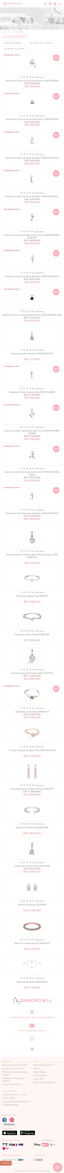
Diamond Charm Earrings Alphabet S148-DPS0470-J (32, 513)
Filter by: (40, 43)
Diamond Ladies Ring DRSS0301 (32, 711)
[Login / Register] (55, 3)
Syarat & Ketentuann (11, 1084)
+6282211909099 (10, 1105)
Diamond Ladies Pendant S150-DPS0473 (32, 353)
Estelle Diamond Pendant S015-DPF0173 (32, 673)
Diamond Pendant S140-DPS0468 (32, 866)
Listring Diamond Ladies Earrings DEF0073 (32, 789)
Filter (6, 1163)
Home (4, 32)
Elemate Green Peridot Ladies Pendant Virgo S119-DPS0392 (32, 556)
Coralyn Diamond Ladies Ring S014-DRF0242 (32, 750)
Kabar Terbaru (39, 1072)
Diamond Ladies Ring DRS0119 (32, 596)
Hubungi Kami (40, 1075)
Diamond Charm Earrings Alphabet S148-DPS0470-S (32, 158)
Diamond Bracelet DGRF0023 (32, 982)
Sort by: (13, 43)
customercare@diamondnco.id (32, 1030)
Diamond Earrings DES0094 (32, 904)
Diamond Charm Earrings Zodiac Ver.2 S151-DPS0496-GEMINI (32, 432)
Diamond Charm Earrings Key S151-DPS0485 (32, 392)
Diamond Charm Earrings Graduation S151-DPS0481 (32, 80)
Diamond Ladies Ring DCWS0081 (32, 634)
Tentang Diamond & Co (44, 1065)
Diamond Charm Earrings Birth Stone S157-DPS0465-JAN (32, 315)
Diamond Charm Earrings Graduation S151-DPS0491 (32, 119)
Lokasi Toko (38, 1079)
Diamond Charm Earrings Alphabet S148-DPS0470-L (32, 196)
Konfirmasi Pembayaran (44, 1082)
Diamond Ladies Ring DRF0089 (32, 827)
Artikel (36, 1068)
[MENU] (60, 4)
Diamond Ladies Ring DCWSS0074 (32, 943)
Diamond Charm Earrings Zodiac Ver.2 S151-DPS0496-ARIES (32, 473)
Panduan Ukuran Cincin (13, 1068)
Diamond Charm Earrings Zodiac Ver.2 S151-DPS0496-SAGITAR (32, 236)
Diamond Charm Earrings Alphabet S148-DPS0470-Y (32, 276)
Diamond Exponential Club (14, 1065)
